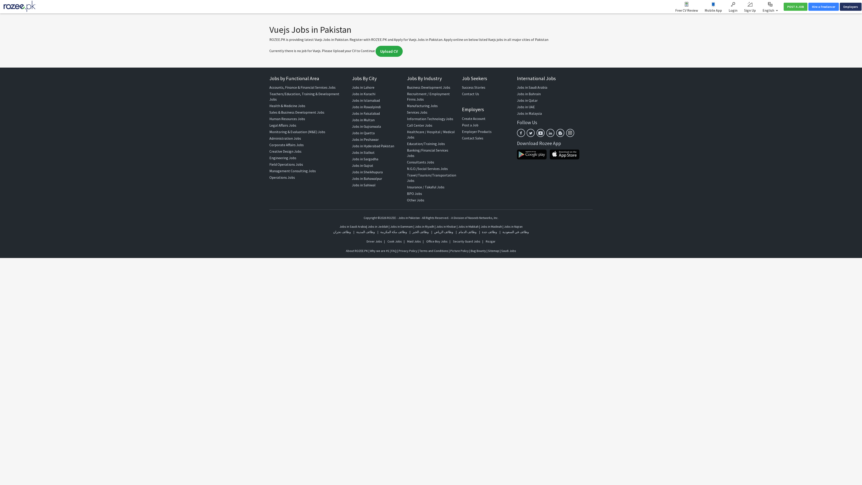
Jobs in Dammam (401, 227)
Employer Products (477, 131)
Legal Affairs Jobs (282, 125)
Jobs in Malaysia (529, 113)
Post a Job (470, 125)
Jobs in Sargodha (365, 159)
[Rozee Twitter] (531, 133)
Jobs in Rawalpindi (366, 107)
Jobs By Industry (424, 78)
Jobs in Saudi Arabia (532, 87)
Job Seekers (474, 78)
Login (733, 10)
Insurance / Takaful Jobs (425, 187)
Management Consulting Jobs (292, 171)
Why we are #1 (379, 251)
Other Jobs (415, 200)
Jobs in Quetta (363, 133)
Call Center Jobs (419, 125)
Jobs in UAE (526, 107)
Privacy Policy (408, 251)
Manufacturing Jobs (422, 106)
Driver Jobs (374, 241)
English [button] (769, 10)
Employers (850, 7)
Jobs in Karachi (363, 94)
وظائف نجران (342, 232)
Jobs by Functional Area (294, 78)
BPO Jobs (414, 193)
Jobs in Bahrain (529, 94)
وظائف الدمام (468, 232)
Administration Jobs (285, 138)
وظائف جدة (489, 232)
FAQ (394, 251)
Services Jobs (417, 112)
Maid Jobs (414, 241)
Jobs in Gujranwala (366, 126)
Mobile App (713, 10)
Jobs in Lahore (363, 87)
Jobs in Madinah (491, 227)
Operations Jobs (282, 177)
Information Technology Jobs (430, 119)
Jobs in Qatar (527, 100)
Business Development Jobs (428, 87)
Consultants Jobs (420, 162)
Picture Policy (459, 251)
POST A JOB (795, 7)
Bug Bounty (478, 251)
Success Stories (473, 87)
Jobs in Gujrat (362, 165)
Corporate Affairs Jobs (286, 145)
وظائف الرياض (443, 232)
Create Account (474, 118)
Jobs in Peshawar (365, 139)
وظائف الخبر (420, 232)
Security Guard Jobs (466, 241)
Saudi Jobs (508, 251)
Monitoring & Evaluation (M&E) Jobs (297, 132)
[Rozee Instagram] (570, 133)
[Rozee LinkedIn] (550, 133)
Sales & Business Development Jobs (296, 112)
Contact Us (470, 94)
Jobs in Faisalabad (366, 113)
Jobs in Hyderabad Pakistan (373, 146)
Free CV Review (686, 10)
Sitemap (493, 251)
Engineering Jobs (282, 158)
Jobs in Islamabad (366, 100)
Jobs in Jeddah (378, 227)
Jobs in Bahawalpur (367, 178)
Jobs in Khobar (446, 227)
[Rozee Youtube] (541, 133)
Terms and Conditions (433, 251)
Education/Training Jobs (426, 143)
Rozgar (490, 241)
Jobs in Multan (363, 120)
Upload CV (389, 51)
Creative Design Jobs (285, 151)
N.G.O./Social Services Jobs (427, 168)
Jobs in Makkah (468, 227)
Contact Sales (472, 138)
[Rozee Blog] (560, 133)
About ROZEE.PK (357, 251)
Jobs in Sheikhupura (367, 172)
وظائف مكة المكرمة (393, 232)
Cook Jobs (394, 241)
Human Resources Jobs (287, 119)
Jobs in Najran (513, 227)
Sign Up (750, 10)
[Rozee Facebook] (521, 133)
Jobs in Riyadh (424, 227)
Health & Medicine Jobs (287, 106)
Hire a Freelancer (823, 7)
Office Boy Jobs (437, 241)
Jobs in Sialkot (363, 152)
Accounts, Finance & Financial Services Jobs (302, 87)
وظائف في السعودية (515, 232)
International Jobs (536, 78)
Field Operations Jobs (286, 164)
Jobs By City (364, 78)
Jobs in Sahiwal (364, 185)
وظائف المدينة (365, 232)
